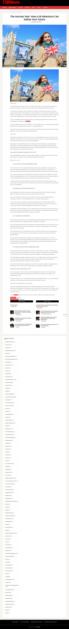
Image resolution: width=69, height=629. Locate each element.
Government (8, 472)
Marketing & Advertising (11, 501)
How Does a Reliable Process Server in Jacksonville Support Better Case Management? (49, 318)
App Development (9, 350)
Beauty (7, 368)
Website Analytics (9, 601)
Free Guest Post (9, 463)
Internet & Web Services (11, 481)
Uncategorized (9, 589)
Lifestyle (7, 495)
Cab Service (8, 385)
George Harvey (18, 314)
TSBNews (38, 626)
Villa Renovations (14, 305)
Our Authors (45, 7)
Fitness (7, 457)
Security (7, 539)
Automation (8, 365)
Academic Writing (9, 341)
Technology (27, 7)
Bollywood (8, 373)
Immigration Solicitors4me (36, 21)
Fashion (7, 446)
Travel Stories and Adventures (12, 585)
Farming (7, 443)
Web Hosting (8, 598)
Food (7, 460)
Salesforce (8, 536)
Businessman (9, 382)
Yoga (7, 612)
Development (9, 420)
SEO (6, 541)
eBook (7, 426)
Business (4, 7)
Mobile (7, 504)
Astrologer (8, 362)
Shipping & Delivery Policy (36, 622)
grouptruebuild (39, 307)
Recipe (7, 530)
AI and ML (8, 344)
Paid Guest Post (9, 518)
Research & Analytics (10, 533)
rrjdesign (17, 326)
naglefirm (43, 327)
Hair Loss (8, 475)
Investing (8, 486)
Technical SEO (9, 568)
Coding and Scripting (10, 397)
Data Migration (9, 414)
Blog (7, 370)
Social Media (8, 547)
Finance (39, 7)
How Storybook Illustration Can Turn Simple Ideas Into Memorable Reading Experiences (23, 312)
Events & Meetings (10, 437)
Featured (8, 449)
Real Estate (8, 527)
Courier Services (9, 405)
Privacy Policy (15, 622)
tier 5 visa (18, 297)
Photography (8, 521)
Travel (7, 582)
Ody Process (44, 321)
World (7, 610)
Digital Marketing (9, 423)
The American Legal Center (46, 313)
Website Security (9, 604)
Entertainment (9, 434)
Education (20, 7)
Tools (7, 573)
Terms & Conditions (24, 622)
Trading (7, 576)
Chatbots (7, 388)
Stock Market (8, 565)
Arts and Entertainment (11, 359)
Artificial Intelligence (10, 356)
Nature (7, 510)
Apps (7, 353)
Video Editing (8, 595)
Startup (7, 562)
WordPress (8, 607)
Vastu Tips (8, 592)
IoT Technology (9, 489)
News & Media (9, 512)
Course (7, 408)
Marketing (8, 498)
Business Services (9, 379)
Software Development (11, 553)
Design (7, 417)
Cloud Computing (9, 394)
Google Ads (8, 469)
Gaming (7, 466)
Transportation (9, 579)
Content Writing (9, 402)
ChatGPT (7, 391)
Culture (7, 411)
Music (7, 507)
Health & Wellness (12, 7)
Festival (7, 452)
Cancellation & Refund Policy (50, 622)
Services (33, 7)
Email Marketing (9, 431)
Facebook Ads (8, 440)
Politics (7, 524)
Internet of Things (9, 483)
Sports (7, 559)
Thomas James (18, 320)
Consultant (8, 399)
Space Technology (9, 556)
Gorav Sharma (13, 306)
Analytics (8, 347)
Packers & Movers (9, 515)
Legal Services (21, 299)
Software (7, 550)
